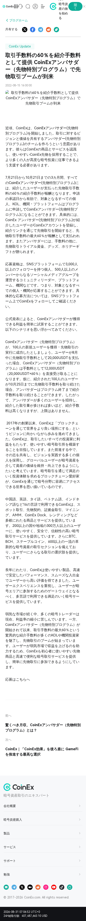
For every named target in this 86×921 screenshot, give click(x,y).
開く (75, 6)
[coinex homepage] (8, 6)
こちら (21, 679)
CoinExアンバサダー (50, 128)
